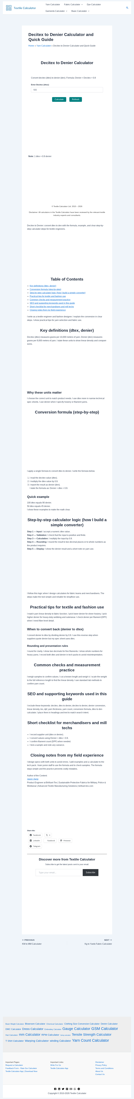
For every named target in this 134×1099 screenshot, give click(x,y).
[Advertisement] (67, 127)
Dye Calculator (94, 4)
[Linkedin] (59, 1089)
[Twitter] (63, 1089)
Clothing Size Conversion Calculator (82, 1023)
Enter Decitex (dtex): (40, 85)
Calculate (59, 99)
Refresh (75, 99)
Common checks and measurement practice (50, 300)
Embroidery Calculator (52, 1029)
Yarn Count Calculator (90, 1040)
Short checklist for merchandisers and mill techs (52, 307)
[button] (81, 4)
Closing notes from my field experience (48, 310)
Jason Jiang (32, 779)
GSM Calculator (104, 1029)
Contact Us (100, 1074)
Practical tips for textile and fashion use (48, 296)
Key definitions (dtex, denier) (43, 286)
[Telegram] (79, 1089)
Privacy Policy (101, 1065)
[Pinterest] (67, 1089)
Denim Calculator (109, 1023)
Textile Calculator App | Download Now (21, 1071)
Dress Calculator (32, 1029)
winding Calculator (60, 1040)
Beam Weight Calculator (14, 1024)
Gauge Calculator (76, 1029)
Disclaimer (99, 1062)
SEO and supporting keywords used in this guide (52, 303)
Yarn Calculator (53, 4)
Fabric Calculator (72, 4)
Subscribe (90, 872)
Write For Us (55, 1065)
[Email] (71, 1089)
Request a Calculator (14, 1065)
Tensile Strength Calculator (91, 1034)
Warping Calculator (37, 1040)
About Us (99, 1071)
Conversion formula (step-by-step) (45, 289)
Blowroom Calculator (35, 1023)
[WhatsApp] (75, 1089)
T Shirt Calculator (14, 1040)
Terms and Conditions (104, 1068)
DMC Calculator (13, 1029)
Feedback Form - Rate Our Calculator (21, 1068)
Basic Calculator (79, 11)
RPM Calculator (50, 1034)
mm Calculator (29, 1034)
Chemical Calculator (54, 1024)
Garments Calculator (55, 11)
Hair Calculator (11, 1035)
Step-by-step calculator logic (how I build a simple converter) (57, 293)
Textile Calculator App (59, 1068)
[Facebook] (55, 1089)
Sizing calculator (65, 1035)
